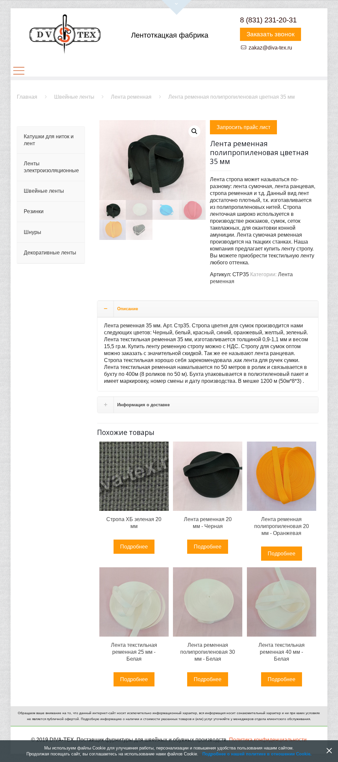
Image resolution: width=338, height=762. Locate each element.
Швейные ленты (74, 97)
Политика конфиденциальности (268, 740)
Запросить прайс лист (243, 127)
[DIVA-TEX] (65, 34)
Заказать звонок (270, 34)
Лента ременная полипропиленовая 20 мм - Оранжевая (281, 526)
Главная (27, 97)
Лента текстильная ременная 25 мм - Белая (134, 652)
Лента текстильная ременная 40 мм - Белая (281, 652)
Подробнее (134, 546)
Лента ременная (131, 97)
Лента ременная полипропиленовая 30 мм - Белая (207, 652)
